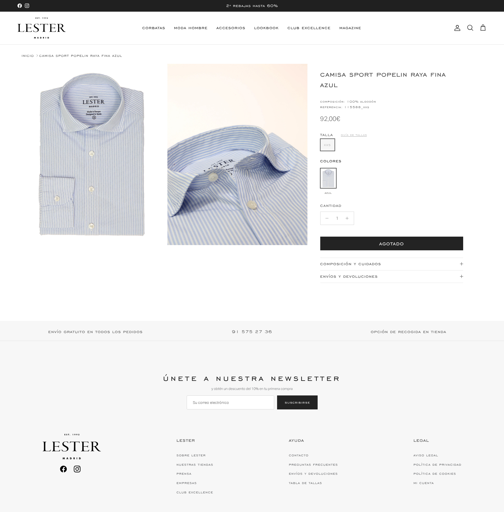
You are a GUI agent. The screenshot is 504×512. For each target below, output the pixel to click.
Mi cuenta (423, 483)
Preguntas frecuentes (313, 464)
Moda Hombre (191, 28)
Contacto (299, 455)
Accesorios (230, 28)
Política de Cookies (434, 473)
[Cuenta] (456, 27)
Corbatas (153, 28)
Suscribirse (297, 402)
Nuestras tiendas (194, 464)
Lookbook (266, 28)
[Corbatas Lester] (42, 27)
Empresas (186, 483)
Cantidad (331, 205)
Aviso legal (425, 455)
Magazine (350, 28)
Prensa (183, 473)
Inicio (28, 55)
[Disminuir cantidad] (326, 218)
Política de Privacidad (437, 464)
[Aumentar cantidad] (349, 218)
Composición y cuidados (350, 264)
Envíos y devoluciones (349, 276)
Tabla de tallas (305, 483)
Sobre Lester (191, 455)
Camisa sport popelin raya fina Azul (80, 55)
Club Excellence (309, 28)
